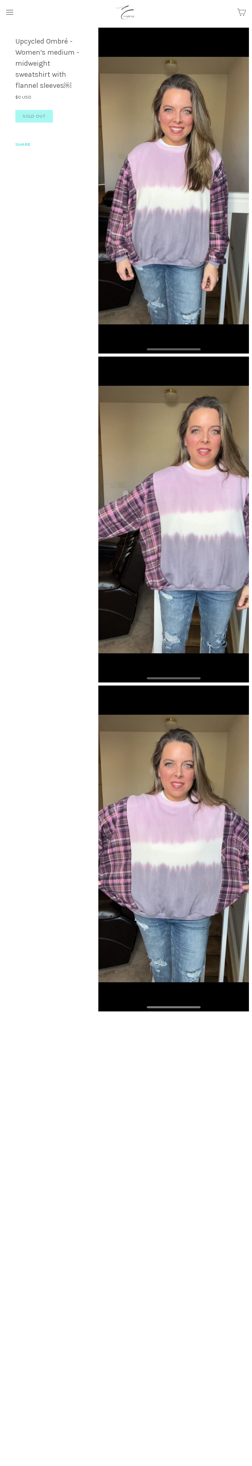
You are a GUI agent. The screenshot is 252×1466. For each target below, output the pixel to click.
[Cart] (241, 12)
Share (22, 144)
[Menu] (10, 12)
